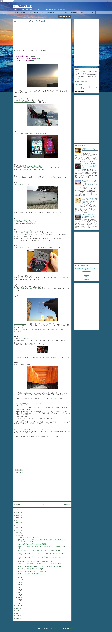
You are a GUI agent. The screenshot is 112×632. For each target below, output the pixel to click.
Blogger (72, 628)
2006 (17, 608)
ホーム (42, 504)
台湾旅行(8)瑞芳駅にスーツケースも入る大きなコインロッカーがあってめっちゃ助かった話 (90, 216)
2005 (17, 610)
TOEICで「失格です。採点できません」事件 (27, 289)
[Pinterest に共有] (22, 470)
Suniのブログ (22, 6)
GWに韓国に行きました (21, 184)
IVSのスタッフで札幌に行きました (24, 220)
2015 (17, 525)
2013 (17, 530)
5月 (19, 592)
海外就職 (36, 12)
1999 (17, 615)
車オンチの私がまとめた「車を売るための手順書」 (32, 544)
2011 (17, 603)
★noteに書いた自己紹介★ (82, 81)
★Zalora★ (86, 275)
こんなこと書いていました (35, 166)
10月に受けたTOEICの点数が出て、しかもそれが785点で (41, 357)
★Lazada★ (86, 277)
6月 (19, 590)
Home (16, 12)
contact (92, 12)
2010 (17, 605)
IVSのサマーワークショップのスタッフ (25, 231)
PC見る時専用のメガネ (44, 247)
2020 (17, 512)
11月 (19, 577)
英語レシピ (84, 12)
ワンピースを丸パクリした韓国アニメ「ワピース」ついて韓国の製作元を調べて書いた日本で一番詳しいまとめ (90, 200)
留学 (29, 12)
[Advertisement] (42, 37)
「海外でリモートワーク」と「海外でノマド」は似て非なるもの (90, 150)
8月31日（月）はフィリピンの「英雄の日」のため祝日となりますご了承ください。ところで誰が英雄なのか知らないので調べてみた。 (90, 183)
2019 (17, 515)
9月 (19, 582)
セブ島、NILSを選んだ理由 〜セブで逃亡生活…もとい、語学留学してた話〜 (40, 564)
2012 (17, 533)
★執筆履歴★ (78, 84)
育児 (59, 12)
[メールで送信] (16, 470)
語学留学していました (28, 338)
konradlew (56, 628)
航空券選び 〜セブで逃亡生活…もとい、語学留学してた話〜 (35, 561)
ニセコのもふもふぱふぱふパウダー (24, 102)
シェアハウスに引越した (28, 234)
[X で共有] (19, 470)
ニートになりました (20, 324)
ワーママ (65, 12)
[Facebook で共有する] (20, 470)
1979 (17, 618)
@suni (16, 50)
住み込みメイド (74, 12)
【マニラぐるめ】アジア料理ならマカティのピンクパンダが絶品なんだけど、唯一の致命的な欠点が (90, 166)
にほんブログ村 (87, 271)
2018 (17, 518)
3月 (19, 597)
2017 (17, 520)
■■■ (35, 56)
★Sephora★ (86, 279)
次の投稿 (17, 504)
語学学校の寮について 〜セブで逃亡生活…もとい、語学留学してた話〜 (38, 550)
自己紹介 (23, 12)
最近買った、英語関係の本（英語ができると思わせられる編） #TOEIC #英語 (39, 566)
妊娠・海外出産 (50, 12)
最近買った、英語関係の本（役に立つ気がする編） (32, 571)
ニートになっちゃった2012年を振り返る (29, 537)
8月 (19, 584)
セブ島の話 (55, 398)
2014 (17, 528)
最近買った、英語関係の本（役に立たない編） (31, 574)
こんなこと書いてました (21, 98)
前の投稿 (67, 504)
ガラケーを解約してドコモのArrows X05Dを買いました (30, 134)
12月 (19, 535)
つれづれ (21, 472)
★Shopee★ (86, 276)
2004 (17, 613)
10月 (19, 579)
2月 (19, 600)
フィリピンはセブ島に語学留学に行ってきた (30, 569)
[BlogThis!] (17, 470)
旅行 (42, 12)
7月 (19, 587)
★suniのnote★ (79, 78)
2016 (17, 523)
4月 (19, 595)
